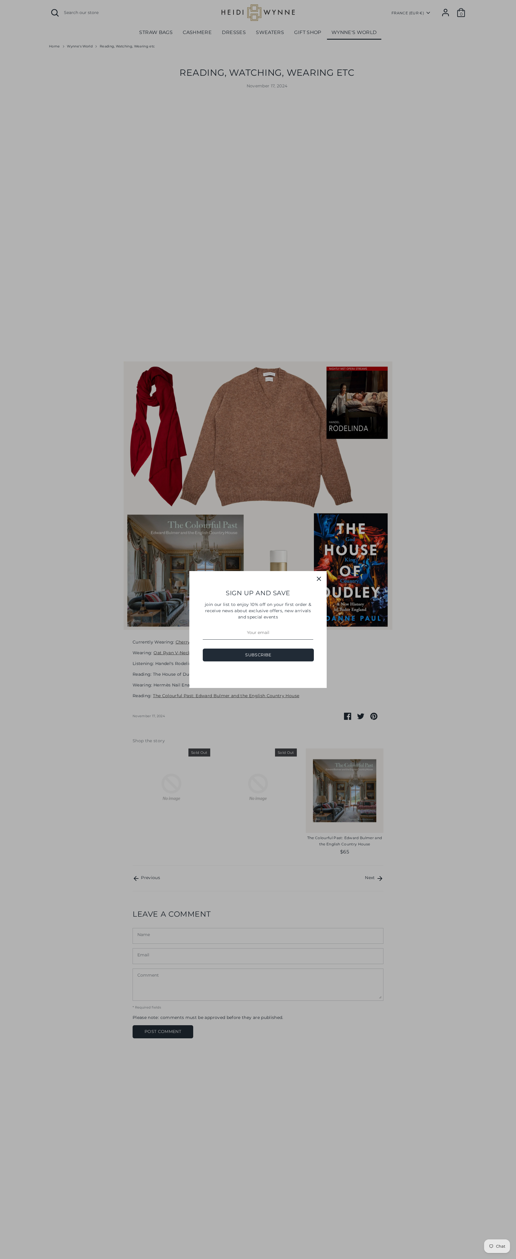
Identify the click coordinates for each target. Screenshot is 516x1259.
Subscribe (258, 655)
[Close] (318, 578)
